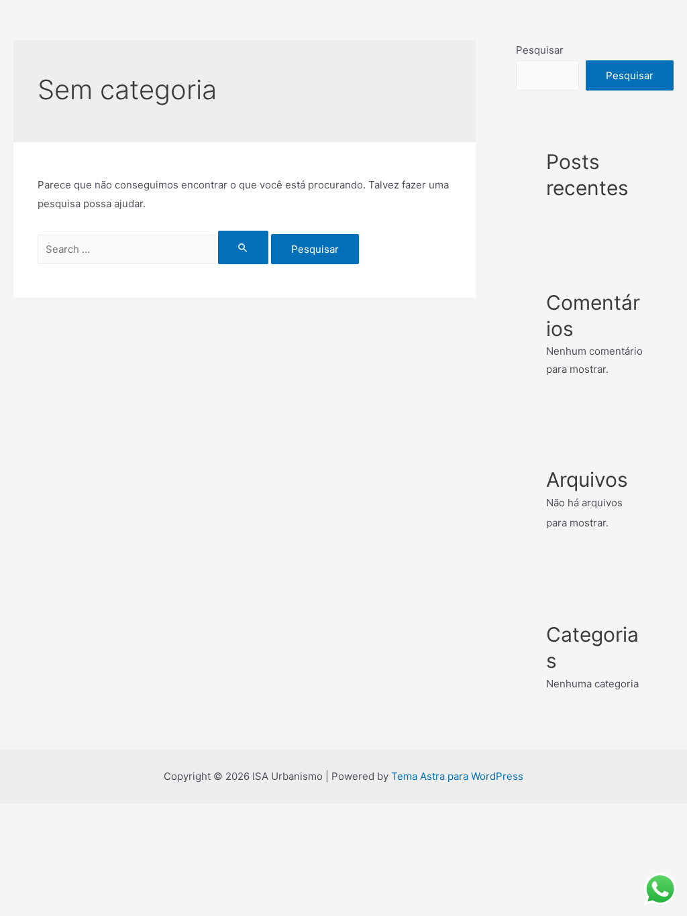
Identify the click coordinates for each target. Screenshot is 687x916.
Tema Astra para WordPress (457, 776)
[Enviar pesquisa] (243, 247)
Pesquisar (540, 50)
